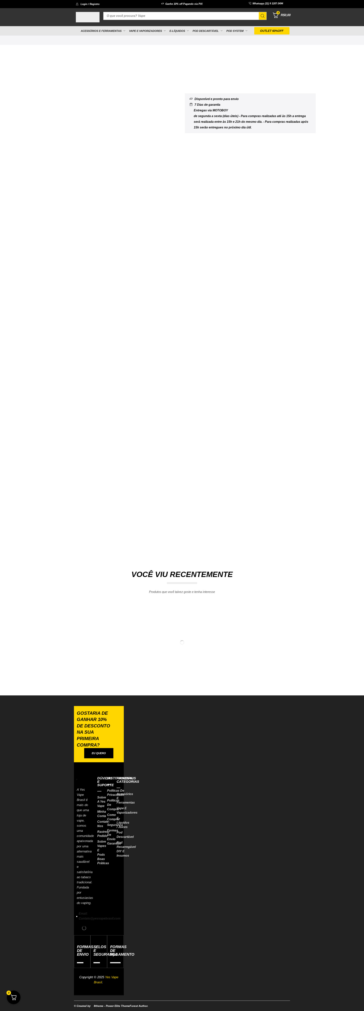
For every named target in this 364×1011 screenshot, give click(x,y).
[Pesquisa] (262, 16)
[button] (88, 4)
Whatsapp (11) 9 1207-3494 (268, 3)
